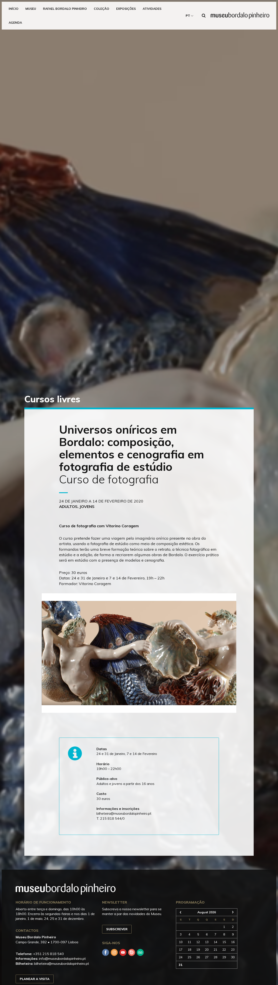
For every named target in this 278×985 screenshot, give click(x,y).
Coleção (101, 9)
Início (13, 9)
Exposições (126, 9)
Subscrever (116, 929)
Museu (30, 9)
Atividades (152, 9)
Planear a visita (35, 979)
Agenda (15, 23)
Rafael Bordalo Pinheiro (65, 9)
